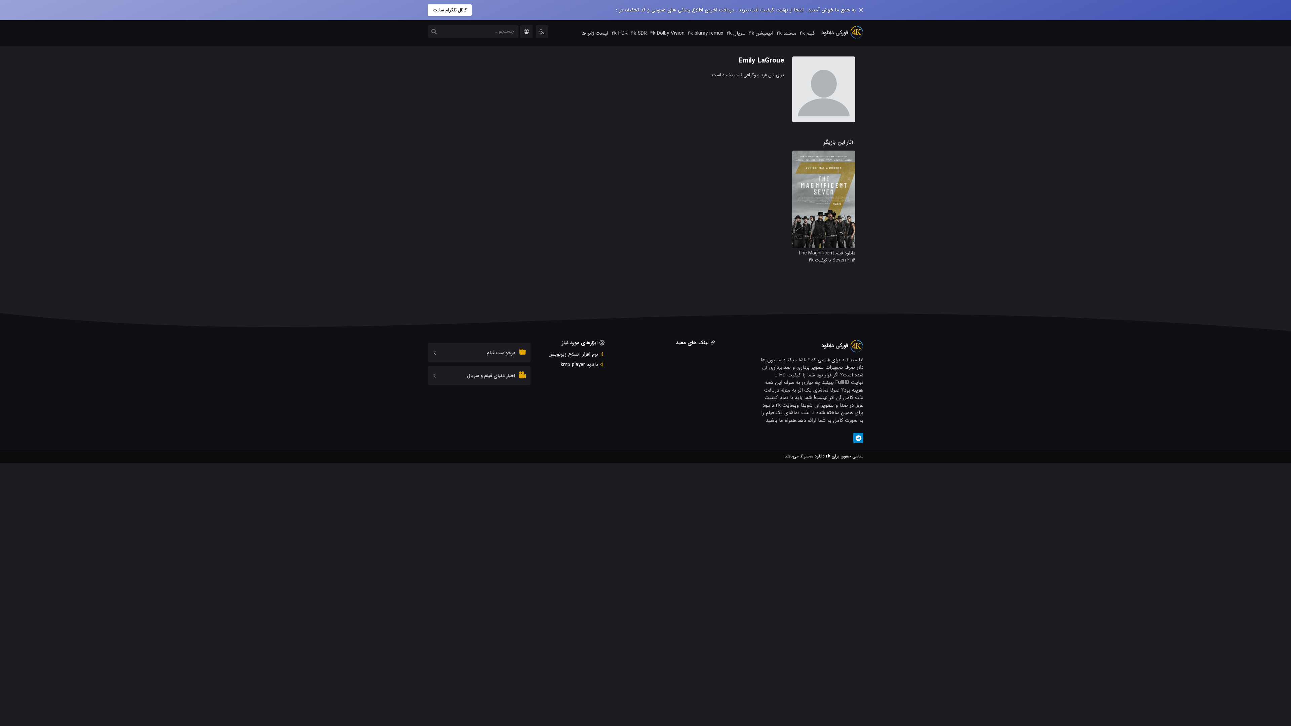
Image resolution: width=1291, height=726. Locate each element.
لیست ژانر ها (594, 33)
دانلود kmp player (579, 365)
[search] (434, 32)
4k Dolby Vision (667, 33)
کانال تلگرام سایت (450, 10)
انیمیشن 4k (761, 33)
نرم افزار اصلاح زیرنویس (573, 354)
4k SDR (639, 33)
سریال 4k (736, 33)
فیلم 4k (807, 33)
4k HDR (620, 33)
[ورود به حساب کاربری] (526, 31)
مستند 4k (786, 33)
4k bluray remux (705, 33)
